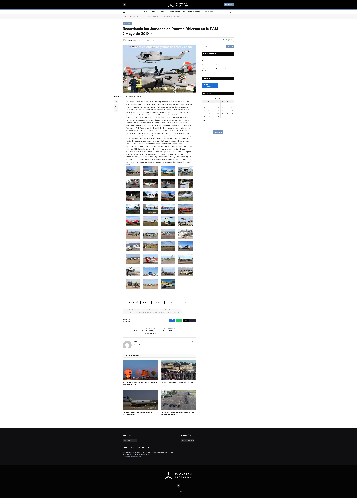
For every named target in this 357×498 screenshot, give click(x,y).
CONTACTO (209, 12)
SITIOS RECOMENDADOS (191, 12)
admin (130, 40)
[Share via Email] (229, 40)
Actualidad (127, 23)
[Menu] (124, 12)
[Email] (116, 106)
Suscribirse (229, 4)
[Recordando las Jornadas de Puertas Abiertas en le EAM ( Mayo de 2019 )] (159, 69)
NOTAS (154, 12)
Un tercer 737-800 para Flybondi (173, 331)
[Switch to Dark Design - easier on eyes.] (230, 12)
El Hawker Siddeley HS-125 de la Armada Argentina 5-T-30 (137, 413)
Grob (178, 309)
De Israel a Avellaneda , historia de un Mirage (177, 382)
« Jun (203, 120)
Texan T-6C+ (177, 312)
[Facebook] (116, 101)
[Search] (233, 12)
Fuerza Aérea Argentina (168, 309)
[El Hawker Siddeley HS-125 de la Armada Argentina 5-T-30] (140, 400)
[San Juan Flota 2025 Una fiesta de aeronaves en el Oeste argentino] (140, 370)
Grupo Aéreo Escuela (130, 312)
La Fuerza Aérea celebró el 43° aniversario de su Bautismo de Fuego (177, 413)
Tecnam (168, 312)
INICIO (146, 12)
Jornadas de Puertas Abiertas (148, 312)
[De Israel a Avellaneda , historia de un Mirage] (178, 370)
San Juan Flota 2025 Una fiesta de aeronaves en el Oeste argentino (140, 383)
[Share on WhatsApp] (226, 40)
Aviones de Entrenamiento (132, 309)
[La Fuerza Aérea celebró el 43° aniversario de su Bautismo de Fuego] (178, 400)
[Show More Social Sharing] (232, 40)
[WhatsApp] (116, 110)
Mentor (161, 312)
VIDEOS (164, 12)
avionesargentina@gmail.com (132, 457)
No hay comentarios (148, 40)
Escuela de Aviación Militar (150, 309)
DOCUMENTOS (175, 12)
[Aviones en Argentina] (178, 4)
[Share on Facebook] (223, 40)
